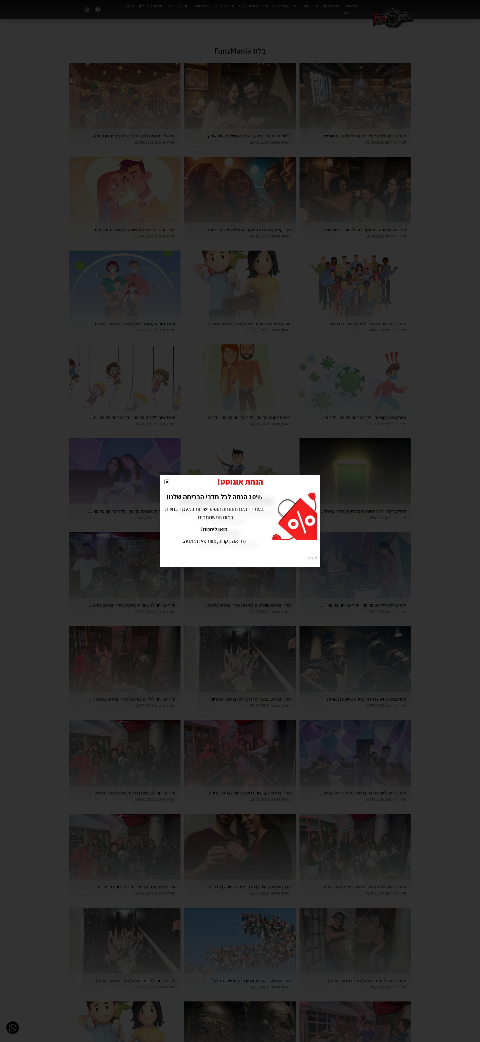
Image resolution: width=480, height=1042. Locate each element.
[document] (240, 521)
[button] (167, 482)
